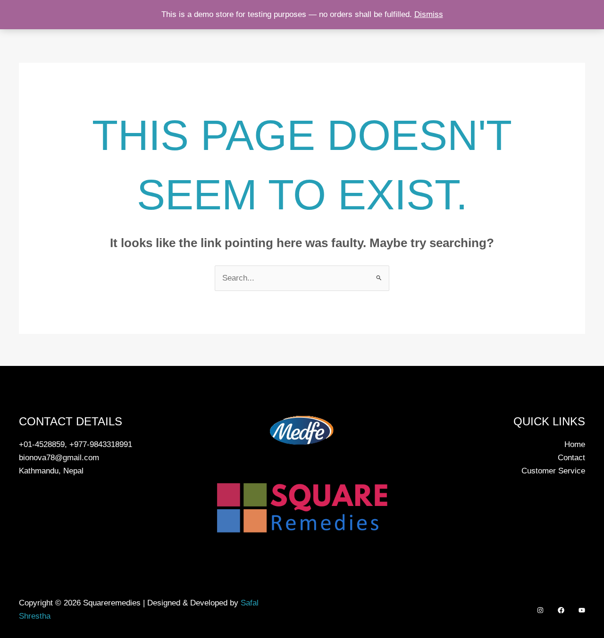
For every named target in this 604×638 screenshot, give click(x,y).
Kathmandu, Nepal (51, 470)
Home (574, 444)
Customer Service (553, 470)
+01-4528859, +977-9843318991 (75, 444)
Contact (571, 457)
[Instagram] (540, 610)
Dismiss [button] (428, 14)
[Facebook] (561, 610)
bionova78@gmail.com (59, 457)
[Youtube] (582, 610)
